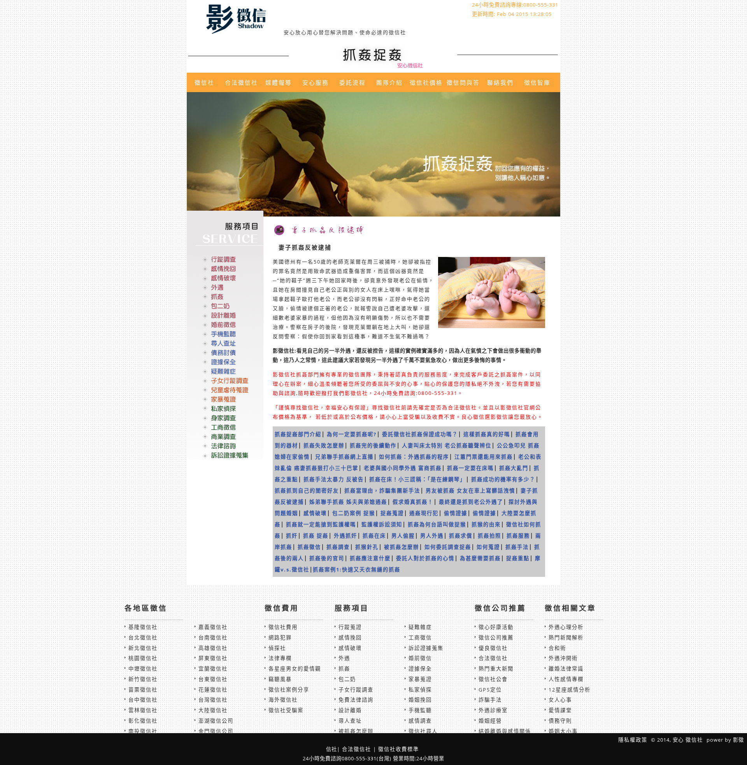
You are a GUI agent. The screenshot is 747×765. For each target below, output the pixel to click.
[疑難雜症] (225, 371)
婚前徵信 (420, 658)
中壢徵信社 (143, 668)
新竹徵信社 (143, 679)
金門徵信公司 (215, 731)
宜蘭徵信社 (213, 668)
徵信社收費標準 (398, 749)
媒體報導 (278, 82)
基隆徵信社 (143, 627)
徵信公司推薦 (496, 637)
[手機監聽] (225, 334)
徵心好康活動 (496, 627)
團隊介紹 (389, 82)
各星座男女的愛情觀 (294, 668)
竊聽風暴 (280, 679)
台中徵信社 (143, 699)
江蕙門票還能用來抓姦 (483, 456)
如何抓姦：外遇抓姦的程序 (414, 456)
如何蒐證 (488, 546)
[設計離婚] (225, 315)
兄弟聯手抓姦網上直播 (344, 456)
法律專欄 (280, 658)
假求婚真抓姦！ (413, 501)
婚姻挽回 (420, 699)
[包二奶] (225, 306)
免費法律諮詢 (356, 699)
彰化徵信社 (143, 720)
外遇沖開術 (563, 658)
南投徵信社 (143, 731)
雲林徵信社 (143, 710)
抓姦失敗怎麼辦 (323, 445)
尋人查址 (350, 720)
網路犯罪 (280, 637)
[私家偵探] (225, 408)
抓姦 (344, 668)
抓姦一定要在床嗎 (470, 468)
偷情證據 (455, 513)
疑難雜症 (420, 627)
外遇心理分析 (566, 627)
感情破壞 (315, 513)
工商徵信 (420, 637)
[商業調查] (225, 436)
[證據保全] (225, 362)
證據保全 (420, 668)
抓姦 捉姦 (315, 535)
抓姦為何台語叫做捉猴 (437, 524)
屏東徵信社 (213, 658)
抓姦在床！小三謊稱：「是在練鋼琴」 (417, 479)
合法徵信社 (241, 82)
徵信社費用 (283, 627)
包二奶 (347, 679)
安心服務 (315, 82)
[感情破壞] (225, 278)
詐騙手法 (490, 699)
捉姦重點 (518, 558)
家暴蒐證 (420, 679)
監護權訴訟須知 (381, 524)
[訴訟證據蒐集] (225, 454)
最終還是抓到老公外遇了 (471, 501)
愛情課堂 (560, 710)
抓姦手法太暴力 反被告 (333, 479)
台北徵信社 (143, 637)
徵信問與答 (463, 82)
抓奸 (292, 535)
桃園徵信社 (143, 658)
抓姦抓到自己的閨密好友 (307, 490)
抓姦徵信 (309, 546)
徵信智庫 (537, 82)
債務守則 (560, 720)
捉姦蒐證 (392, 513)
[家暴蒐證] (225, 399)
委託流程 (352, 82)
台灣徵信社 (213, 699)
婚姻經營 (490, 720)
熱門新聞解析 (566, 637)
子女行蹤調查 (356, 689)
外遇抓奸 (345, 535)
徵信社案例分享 (288, 689)
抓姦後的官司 (326, 558)
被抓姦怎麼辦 (401, 546)
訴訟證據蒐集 (426, 647)
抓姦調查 (338, 546)
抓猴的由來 (486, 524)
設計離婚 (350, 710)
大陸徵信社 (213, 710)
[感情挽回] (225, 268)
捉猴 (369, 513)
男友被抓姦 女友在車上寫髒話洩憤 (470, 490)
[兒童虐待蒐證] (225, 390)
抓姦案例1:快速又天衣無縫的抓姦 (356, 569)
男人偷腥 (403, 535)
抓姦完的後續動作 (373, 445)
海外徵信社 (283, 699)
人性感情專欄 (566, 679)
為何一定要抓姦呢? (352, 434)
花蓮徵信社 (213, 689)
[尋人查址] (225, 343)
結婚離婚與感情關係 (505, 731)
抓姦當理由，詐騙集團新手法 (382, 490)
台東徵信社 (213, 679)
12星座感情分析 (570, 689)
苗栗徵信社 (143, 689)
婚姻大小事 (563, 731)
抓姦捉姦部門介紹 (298, 434)
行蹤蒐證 (350, 627)
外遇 (344, 658)
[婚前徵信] (225, 324)
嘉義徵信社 (213, 627)
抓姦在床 (374, 535)
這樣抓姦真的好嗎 (486, 434)
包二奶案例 (346, 513)
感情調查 (420, 720)
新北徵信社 (143, 647)
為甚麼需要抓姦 (480, 558)
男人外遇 (432, 535)
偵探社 (277, 647)
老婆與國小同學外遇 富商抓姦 (403, 468)
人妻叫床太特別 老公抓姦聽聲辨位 (446, 445)
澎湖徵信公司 (215, 720)
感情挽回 (350, 637)
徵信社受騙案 (285, 710)
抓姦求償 (460, 535)
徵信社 (204, 82)
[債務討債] (225, 352)
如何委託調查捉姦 (447, 546)
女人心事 (560, 699)
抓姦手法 (517, 546)
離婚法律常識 (566, 668)
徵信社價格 (426, 82)
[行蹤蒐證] (225, 259)
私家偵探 (420, 689)
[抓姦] (225, 296)
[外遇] (225, 287)
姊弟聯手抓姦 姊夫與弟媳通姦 (348, 501)
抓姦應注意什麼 (370, 558)
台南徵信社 (213, 637)
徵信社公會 (493, 679)
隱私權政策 (632, 739)
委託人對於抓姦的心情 (425, 558)
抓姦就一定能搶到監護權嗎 (321, 524)
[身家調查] (225, 417)
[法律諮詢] (225, 445)
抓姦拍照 (489, 535)
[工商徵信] (225, 426)
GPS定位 (490, 689)
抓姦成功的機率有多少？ (503, 479)
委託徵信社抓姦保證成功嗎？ (420, 434)
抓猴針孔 (367, 546)
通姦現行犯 (423, 513)
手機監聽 (420, 710)
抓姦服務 (518, 535)
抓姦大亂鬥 (513, 468)
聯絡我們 (500, 82)
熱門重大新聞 (496, 668)
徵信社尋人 (423, 731)
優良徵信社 (493, 647)
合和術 (557, 647)
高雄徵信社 (213, 647)
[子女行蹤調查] (225, 380)
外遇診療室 (493, 710)
